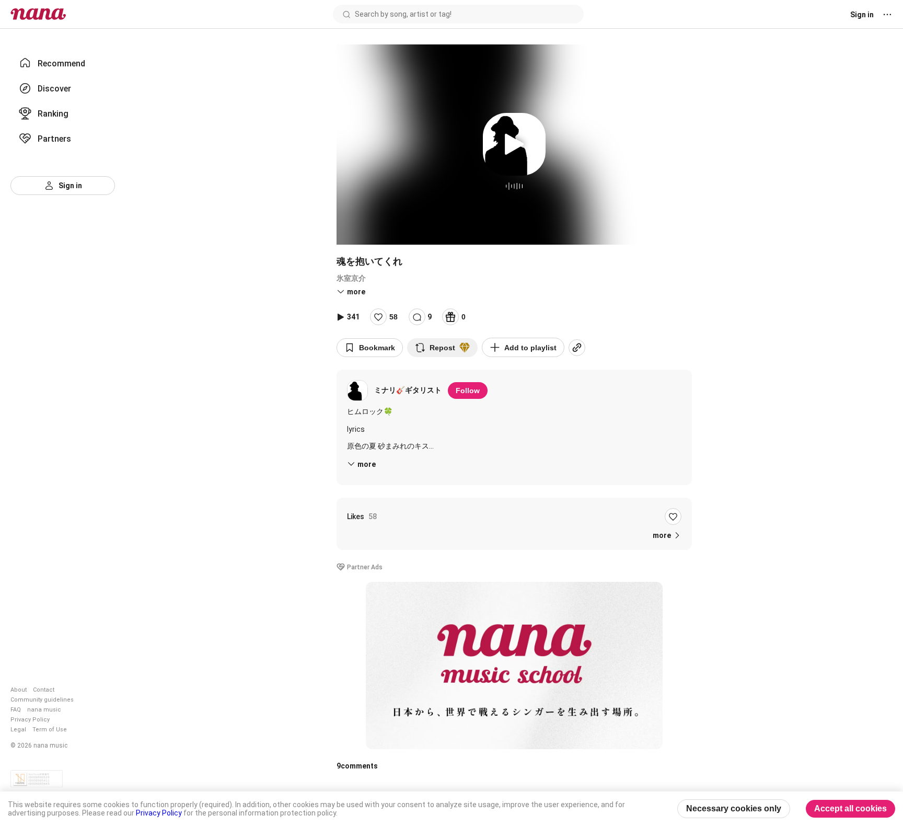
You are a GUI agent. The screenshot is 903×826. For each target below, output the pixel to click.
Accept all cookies (850, 808)
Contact (43, 689)
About (18, 689)
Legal (18, 729)
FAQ (15, 709)
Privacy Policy (30, 719)
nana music (44, 709)
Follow (468, 390)
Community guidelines (42, 699)
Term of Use (49, 729)
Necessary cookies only (733, 808)
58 (393, 317)
